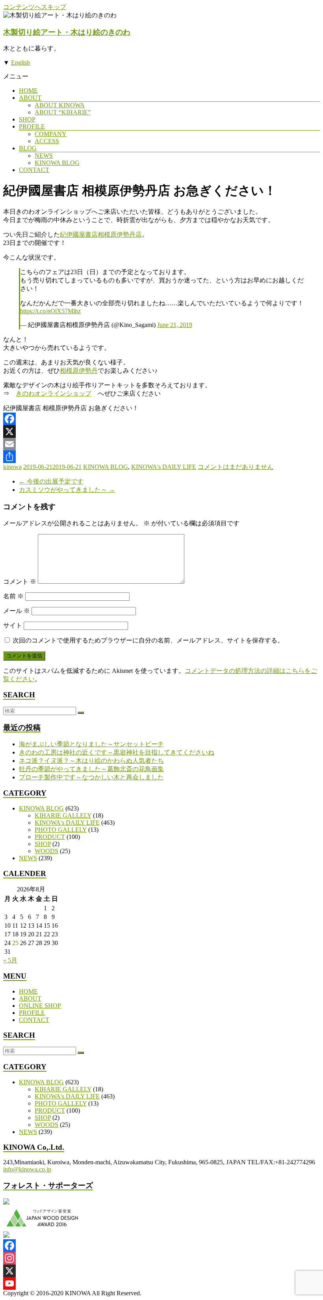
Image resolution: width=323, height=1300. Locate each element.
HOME (28, 90)
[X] (161, 431)
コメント (19, 581)
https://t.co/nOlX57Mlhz (50, 311)
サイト (12, 625)
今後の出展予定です (51, 481)
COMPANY (51, 134)
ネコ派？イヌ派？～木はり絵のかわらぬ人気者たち (91, 760)
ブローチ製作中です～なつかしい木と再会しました (91, 777)
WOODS (46, 851)
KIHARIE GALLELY (63, 815)
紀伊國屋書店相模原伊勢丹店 (101, 234)
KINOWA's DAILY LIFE (163, 466)
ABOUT (30, 97)
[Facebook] (161, 419)
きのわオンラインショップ (53, 393)
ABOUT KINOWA (60, 105)
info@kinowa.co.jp (27, 1169)
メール (16, 610)
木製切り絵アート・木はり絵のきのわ (66, 32)
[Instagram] (161, 1258)
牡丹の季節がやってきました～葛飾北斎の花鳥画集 (91, 769)
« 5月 (10, 960)
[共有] (161, 456)
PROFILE (32, 126)
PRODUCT (50, 836)
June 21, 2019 (174, 324)
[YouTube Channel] (161, 1283)
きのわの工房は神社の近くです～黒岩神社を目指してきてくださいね (116, 752)
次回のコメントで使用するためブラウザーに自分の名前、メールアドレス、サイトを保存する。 (148, 640)
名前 (13, 596)
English (20, 62)
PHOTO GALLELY (61, 829)
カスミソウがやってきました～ (67, 489)
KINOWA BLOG (57, 162)
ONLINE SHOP (40, 1005)
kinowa (12, 466)
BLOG (28, 148)
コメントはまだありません (235, 466)
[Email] (161, 444)
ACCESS (47, 141)
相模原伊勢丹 (79, 370)
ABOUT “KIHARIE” (63, 112)
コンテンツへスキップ (34, 7)
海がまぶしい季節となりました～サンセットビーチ (91, 744)
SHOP (27, 119)
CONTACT (34, 169)
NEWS (44, 155)
